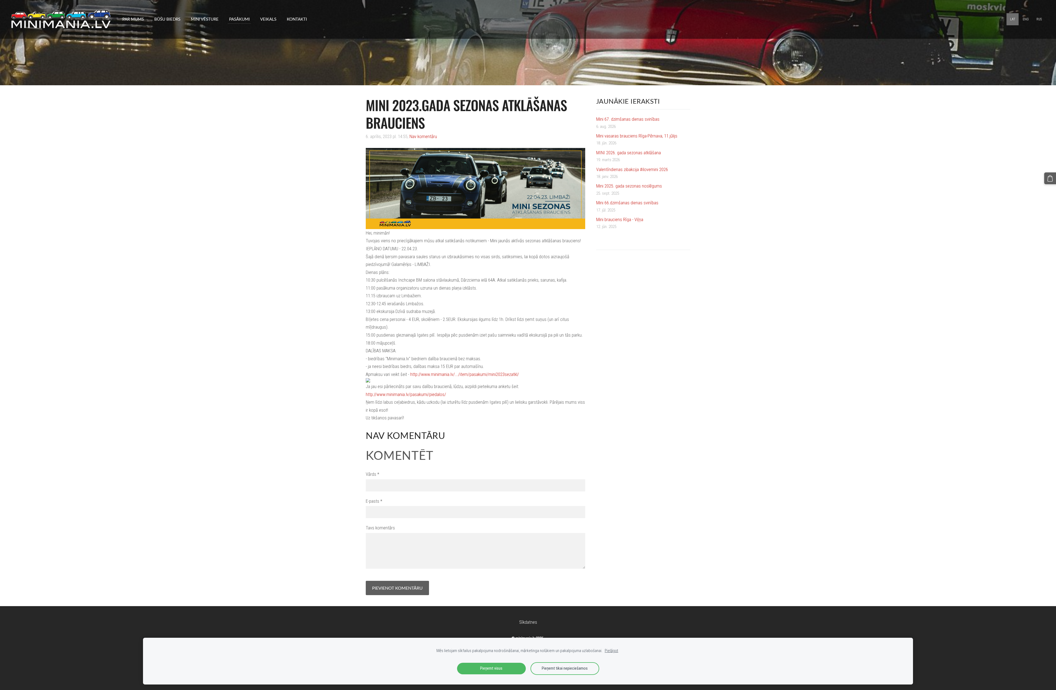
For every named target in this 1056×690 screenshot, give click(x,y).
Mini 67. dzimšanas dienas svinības (627, 119)
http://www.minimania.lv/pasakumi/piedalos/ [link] (406, 394)
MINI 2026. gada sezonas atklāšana (628, 152)
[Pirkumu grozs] (1050, 178)
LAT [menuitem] (1012, 19)
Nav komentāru (423, 136)
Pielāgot (611, 650)
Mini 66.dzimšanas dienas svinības (627, 202)
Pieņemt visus (491, 668)
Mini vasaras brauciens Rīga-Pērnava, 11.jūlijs (636, 136)
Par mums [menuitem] (133, 19)
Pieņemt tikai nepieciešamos (565, 668)
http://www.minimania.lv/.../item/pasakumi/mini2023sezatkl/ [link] (464, 374)
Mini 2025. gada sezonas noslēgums (629, 186)
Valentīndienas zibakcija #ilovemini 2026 (632, 169)
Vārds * (372, 474)
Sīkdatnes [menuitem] (528, 622)
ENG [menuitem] (1026, 19)
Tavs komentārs (380, 527)
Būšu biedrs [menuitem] (167, 19)
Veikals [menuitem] (268, 19)
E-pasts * (374, 501)
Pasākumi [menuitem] (239, 19)
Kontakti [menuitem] (297, 19)
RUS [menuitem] (1039, 19)
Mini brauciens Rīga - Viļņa (619, 219)
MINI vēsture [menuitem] (205, 19)
